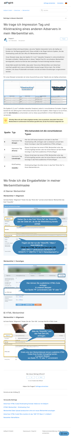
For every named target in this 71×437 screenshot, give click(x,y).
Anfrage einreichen (49, 3)
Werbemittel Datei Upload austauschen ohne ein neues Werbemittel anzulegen (29, 410)
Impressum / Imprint (29, 431)
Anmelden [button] (60, 3)
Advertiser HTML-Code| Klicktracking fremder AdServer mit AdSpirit (26, 404)
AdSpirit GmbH (8, 10)
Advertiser (17, 10)
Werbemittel (25, 10)
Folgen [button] (64, 38)
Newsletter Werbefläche (11, 417)
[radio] (31, 377)
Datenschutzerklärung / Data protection (51, 432)
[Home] (9, 4)
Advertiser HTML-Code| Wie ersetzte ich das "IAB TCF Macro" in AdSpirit (27, 414)
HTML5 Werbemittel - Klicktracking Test (17, 407)
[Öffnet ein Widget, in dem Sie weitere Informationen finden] (64, 434)
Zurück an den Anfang (11, 392)
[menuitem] (66, 3)
